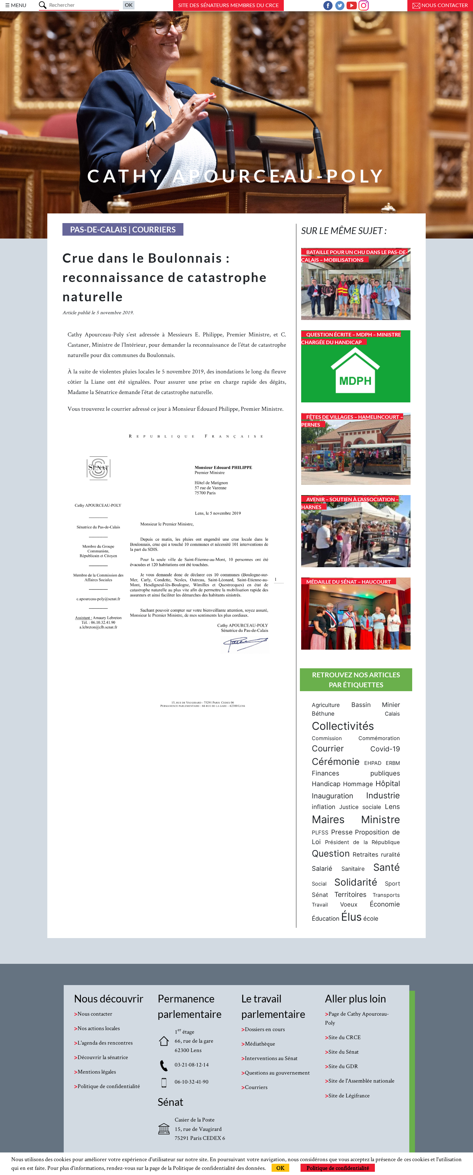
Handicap (326, 784)
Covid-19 (385, 749)
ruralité (390, 854)
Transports (386, 895)
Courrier (328, 748)
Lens (392, 807)
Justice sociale (360, 807)
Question (331, 853)
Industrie (383, 795)
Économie (385, 904)
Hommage (358, 784)
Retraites (365, 854)
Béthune (323, 713)
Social (319, 883)
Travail (320, 904)
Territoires (350, 894)
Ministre (380, 819)
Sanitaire (353, 868)
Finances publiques (356, 773)
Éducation (325, 918)
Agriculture (326, 705)
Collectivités (343, 725)
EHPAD (373, 763)
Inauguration (332, 796)
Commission (327, 738)
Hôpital (388, 783)
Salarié (322, 868)
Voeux (348, 904)
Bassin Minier (375, 705)
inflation (323, 807)
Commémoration (379, 738)
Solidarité (355, 882)
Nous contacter (444, 5)
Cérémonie (336, 761)
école (370, 918)
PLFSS (320, 832)
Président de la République (362, 842)
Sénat (320, 894)
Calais (392, 713)
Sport (392, 883)
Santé (386, 867)
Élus (351, 916)
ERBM (393, 763)
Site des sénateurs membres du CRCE (228, 5)
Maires (328, 819)
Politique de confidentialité (338, 1167)
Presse (342, 832)
